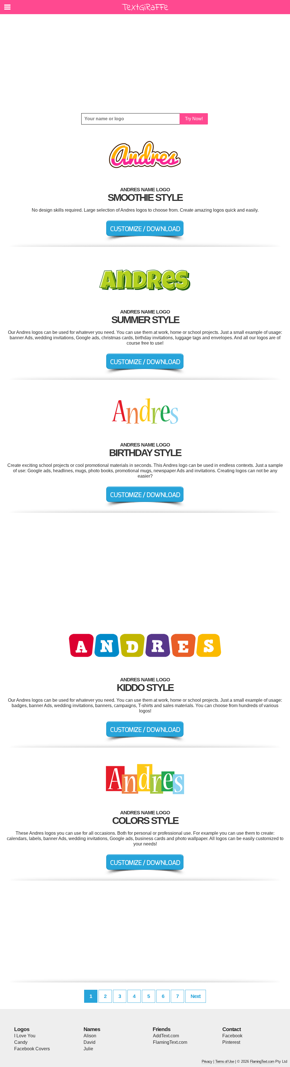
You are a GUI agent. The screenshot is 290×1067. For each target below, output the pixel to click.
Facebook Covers (32, 1048)
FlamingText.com (170, 1042)
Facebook (232, 1035)
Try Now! (194, 118)
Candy (20, 1042)
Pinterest (231, 1042)
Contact (231, 1029)
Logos (21, 1029)
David (89, 1042)
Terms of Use (224, 1061)
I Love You (24, 1035)
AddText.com (166, 1035)
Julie (88, 1048)
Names (92, 1029)
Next (196, 996)
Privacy (207, 1061)
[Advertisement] (145, 63)
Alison (90, 1035)
